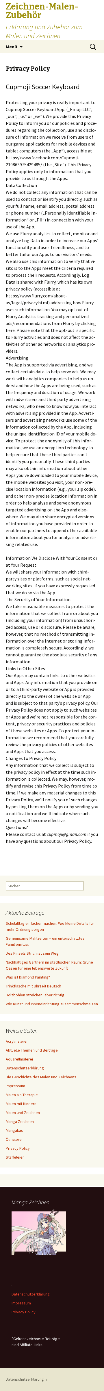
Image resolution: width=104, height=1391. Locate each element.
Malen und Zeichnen (23, 1112)
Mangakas (14, 1130)
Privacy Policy (18, 1148)
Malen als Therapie (22, 1094)
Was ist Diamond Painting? (28, 977)
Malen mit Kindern (21, 1103)
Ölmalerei (14, 1139)
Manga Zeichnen (20, 1121)
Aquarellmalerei (19, 1059)
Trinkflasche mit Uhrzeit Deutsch (33, 986)
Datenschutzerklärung (25, 1068)
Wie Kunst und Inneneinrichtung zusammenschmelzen (52, 1003)
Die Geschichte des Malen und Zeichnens (41, 1076)
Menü (11, 46)
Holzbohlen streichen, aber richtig (35, 995)
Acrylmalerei (16, 1041)
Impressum (15, 1085)
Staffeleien (15, 1157)
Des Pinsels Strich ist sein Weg (32, 953)
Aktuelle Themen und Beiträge (32, 1050)
